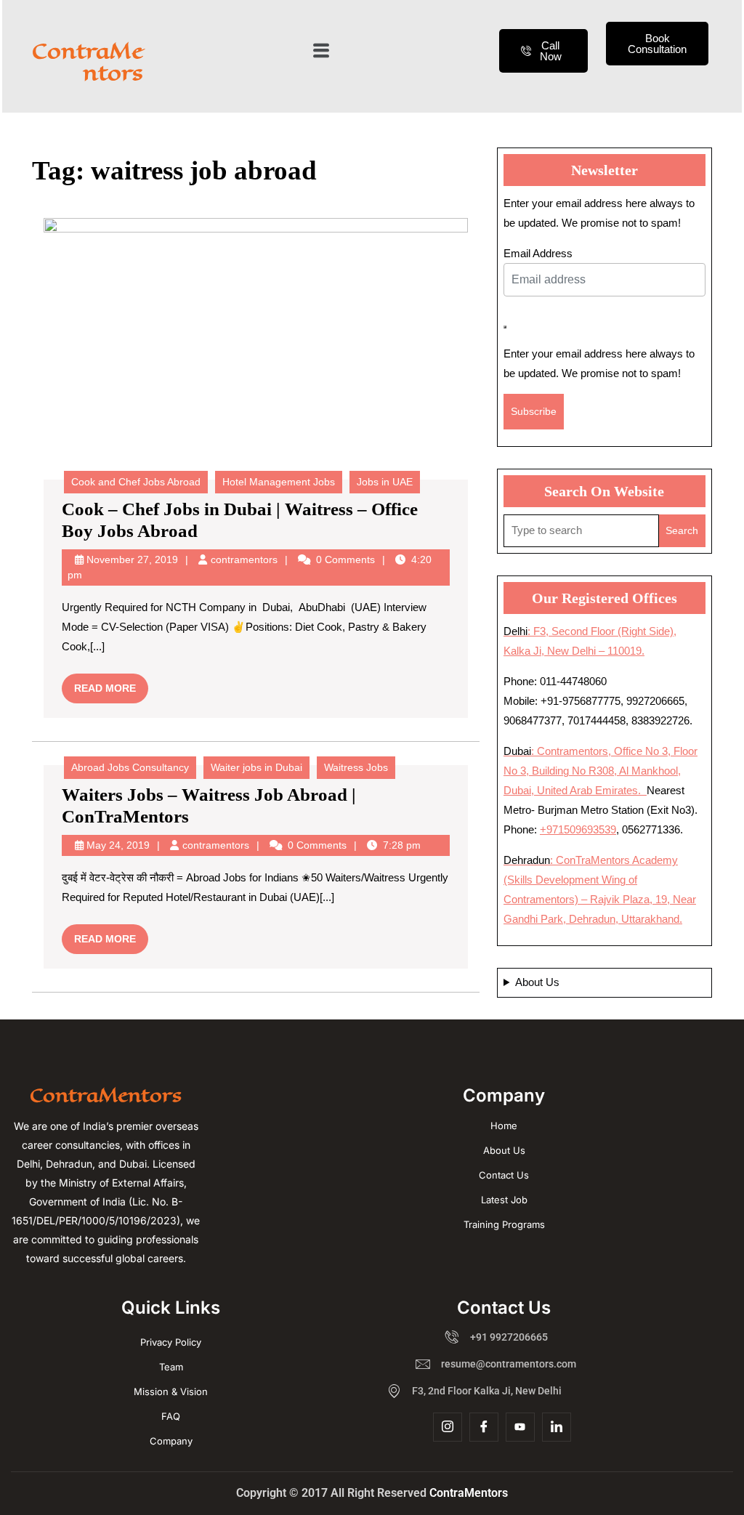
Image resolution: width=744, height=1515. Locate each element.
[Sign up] (505, 327)
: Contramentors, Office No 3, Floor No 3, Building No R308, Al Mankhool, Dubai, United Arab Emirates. (601, 770)
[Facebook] (483, 1427)
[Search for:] (581, 530)
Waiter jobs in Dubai (256, 767)
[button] (320, 50)
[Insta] (447, 1427)
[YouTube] (520, 1427)
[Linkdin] (556, 1427)
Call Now (551, 50)
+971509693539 (578, 829)
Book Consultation (657, 43)
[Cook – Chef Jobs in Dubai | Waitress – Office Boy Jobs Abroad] (256, 343)
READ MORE (111, 684)
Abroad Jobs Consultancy (130, 767)
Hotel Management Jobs (278, 482)
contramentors (244, 559)
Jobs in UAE (385, 482)
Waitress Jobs (356, 767)
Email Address (538, 253)
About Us (537, 982)
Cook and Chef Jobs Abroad (136, 482)
